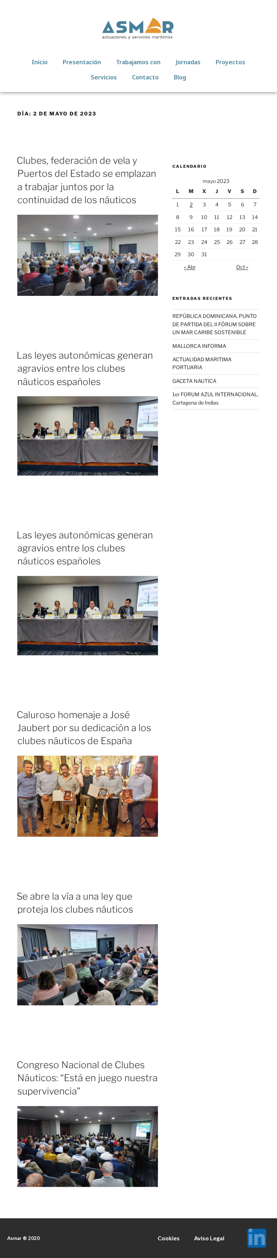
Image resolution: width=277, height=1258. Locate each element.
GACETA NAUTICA (194, 381)
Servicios (104, 77)
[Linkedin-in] (256, 1238)
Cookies (169, 1238)
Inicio (40, 62)
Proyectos (230, 62)
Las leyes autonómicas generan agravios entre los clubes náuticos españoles (85, 368)
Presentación (82, 62)
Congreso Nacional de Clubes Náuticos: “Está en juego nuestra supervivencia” (87, 1078)
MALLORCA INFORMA (199, 346)
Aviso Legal (209, 1238)
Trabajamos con (138, 62)
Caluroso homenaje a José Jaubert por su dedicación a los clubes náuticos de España (84, 728)
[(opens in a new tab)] (87, 294)
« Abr (189, 267)
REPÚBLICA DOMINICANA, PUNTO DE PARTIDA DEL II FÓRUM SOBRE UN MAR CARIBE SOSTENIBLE (214, 324)
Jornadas (188, 62)
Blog (180, 77)
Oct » (242, 267)
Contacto (145, 77)
